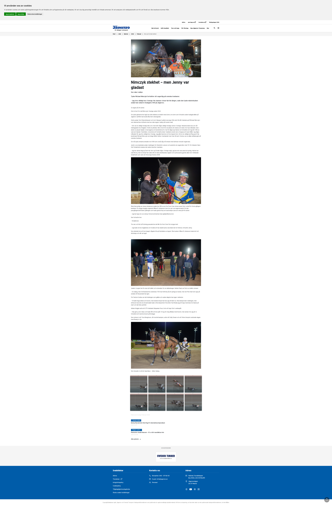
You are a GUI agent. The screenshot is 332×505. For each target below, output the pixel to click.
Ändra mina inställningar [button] (34, 14)
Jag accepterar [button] (10, 14)
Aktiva (183, 22)
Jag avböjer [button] (20, 14)
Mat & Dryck (155, 28)
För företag (184, 28)
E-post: (160, 479)
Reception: (161, 475)
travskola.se (202, 22)
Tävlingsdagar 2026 (214, 22)
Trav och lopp (175, 28)
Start (114, 34)
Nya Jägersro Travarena (197, 28)
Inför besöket (165, 28)
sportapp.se (191, 22)
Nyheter (126, 34)
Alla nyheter (135, 439)
